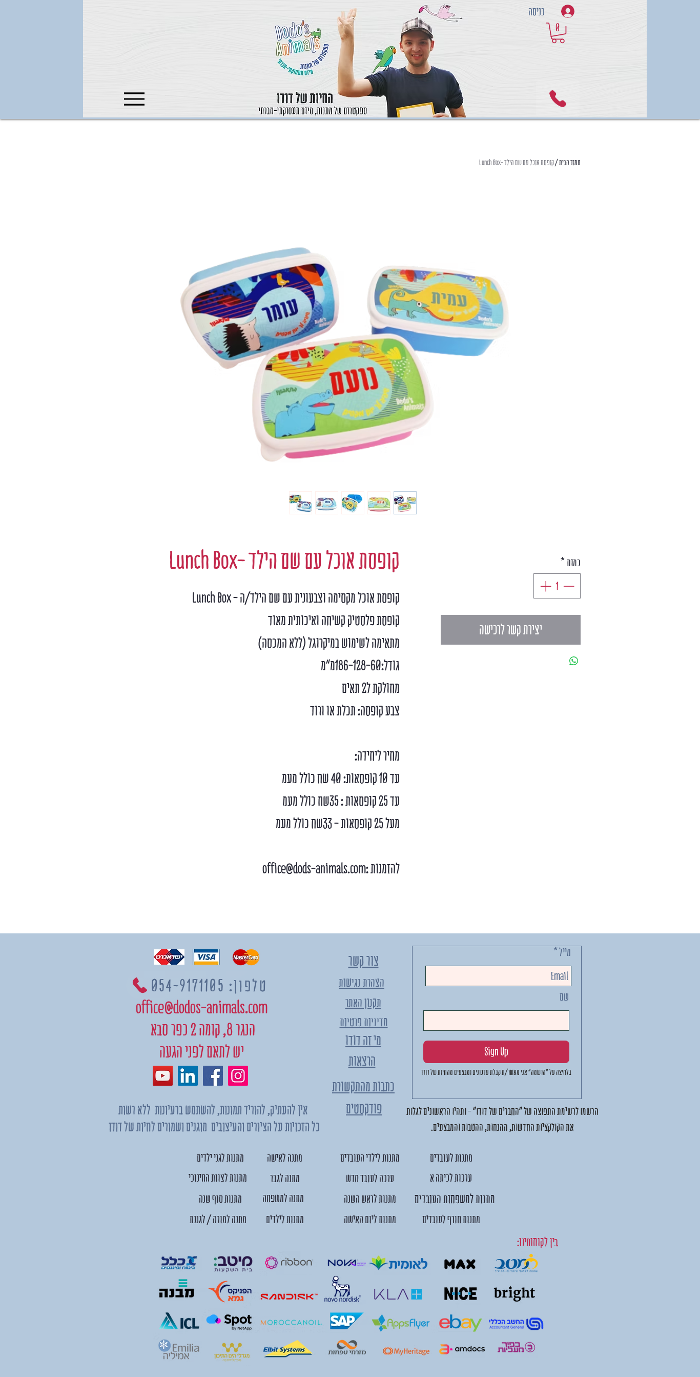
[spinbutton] (557, 586)
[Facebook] (213, 1076)
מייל (565, 952)
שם (564, 997)
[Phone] (558, 98)
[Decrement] (569, 586)
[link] (558, 33)
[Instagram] (238, 1076)
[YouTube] (163, 1076)
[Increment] (544, 586)
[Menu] (134, 98)
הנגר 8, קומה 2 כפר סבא (201, 1030)
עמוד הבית (570, 162)
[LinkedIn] (188, 1076)
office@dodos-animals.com (201, 1007)
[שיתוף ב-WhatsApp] (574, 661)
